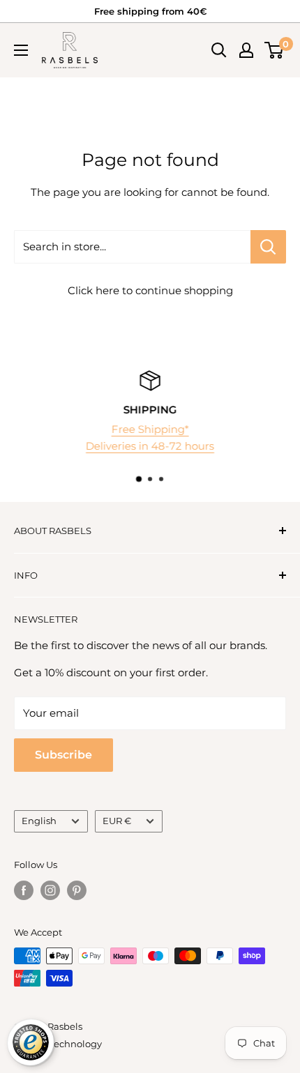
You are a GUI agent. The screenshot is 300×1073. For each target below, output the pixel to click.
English (39, 821)
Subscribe (63, 754)
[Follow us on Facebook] (23, 890)
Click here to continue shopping (150, 290)
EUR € (117, 821)
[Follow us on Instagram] (50, 890)
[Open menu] (21, 50)
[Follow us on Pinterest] (77, 890)
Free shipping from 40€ (150, 11)
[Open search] (219, 50)
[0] (274, 50)
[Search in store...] (268, 247)
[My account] (246, 50)
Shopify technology (58, 1043)
